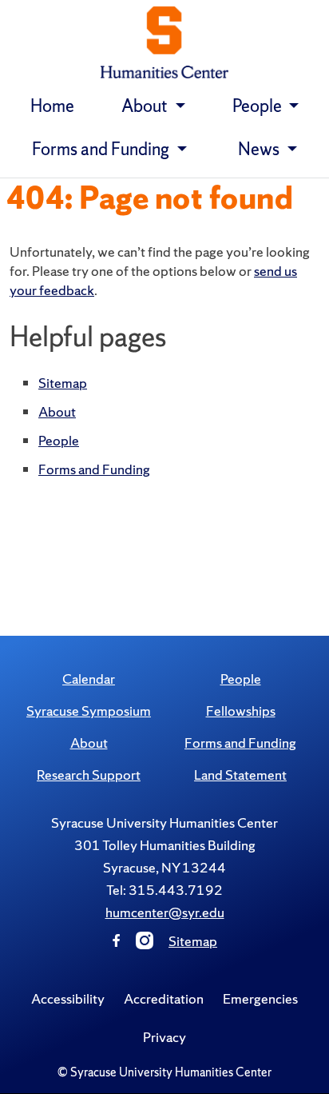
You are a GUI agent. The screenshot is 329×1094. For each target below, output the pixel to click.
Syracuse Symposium (88, 710)
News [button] (260, 149)
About (57, 411)
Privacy (164, 1037)
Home (52, 106)
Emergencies (260, 998)
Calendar (88, 678)
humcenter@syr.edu (164, 912)
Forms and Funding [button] (102, 149)
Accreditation (164, 998)
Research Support (89, 774)
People (58, 440)
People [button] (258, 106)
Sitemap (62, 382)
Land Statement (240, 774)
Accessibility (68, 998)
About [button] (146, 106)
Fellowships (240, 710)
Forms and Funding (94, 469)
